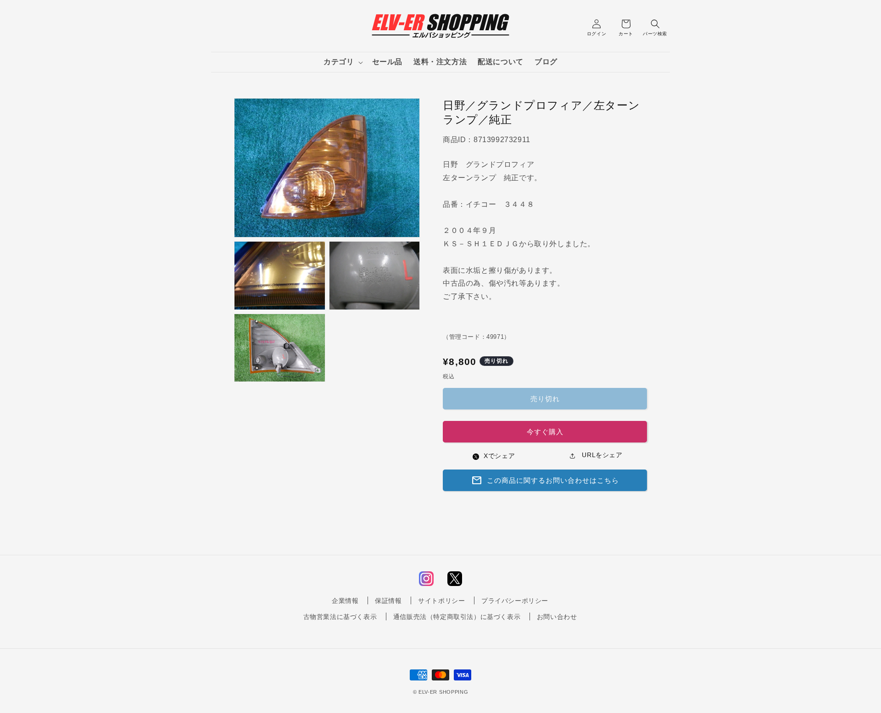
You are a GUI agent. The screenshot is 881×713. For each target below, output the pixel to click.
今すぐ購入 (545, 432)
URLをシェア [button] (601, 455)
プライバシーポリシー (514, 600)
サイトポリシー (441, 600)
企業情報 (345, 600)
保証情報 (388, 600)
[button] (342, 62)
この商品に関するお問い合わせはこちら (545, 480)
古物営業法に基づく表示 (340, 616)
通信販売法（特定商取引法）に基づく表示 (456, 616)
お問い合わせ (557, 616)
